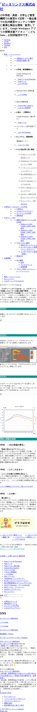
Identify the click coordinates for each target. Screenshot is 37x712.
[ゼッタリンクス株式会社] (18, 9)
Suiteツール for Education (26, 79)
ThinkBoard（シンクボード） (14, 578)
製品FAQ (19, 256)
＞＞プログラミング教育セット (24, 537)
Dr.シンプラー (9, 591)
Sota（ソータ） (9, 576)
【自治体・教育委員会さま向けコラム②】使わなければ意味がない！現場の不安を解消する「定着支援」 (18, 676)
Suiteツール (21, 122)
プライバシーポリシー (12, 701)
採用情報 (24, 267)
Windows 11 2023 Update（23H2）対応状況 (28, 239)
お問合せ (19, 209)
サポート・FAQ (10, 218)
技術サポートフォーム (29, 245)
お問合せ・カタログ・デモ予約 (15, 207)
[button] (2, 51)
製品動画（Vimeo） (7, 634)
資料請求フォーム (10, 604)
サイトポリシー (10, 696)
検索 (1, 595)
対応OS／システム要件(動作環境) (12, 549)
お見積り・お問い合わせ (9, 556)
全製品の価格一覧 (23, 60)
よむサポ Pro (21, 83)
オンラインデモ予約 (23, 213)
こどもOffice (21, 94)
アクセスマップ (26, 265)
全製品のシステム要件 (24, 58)
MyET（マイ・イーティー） (14, 587)
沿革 (22, 262)
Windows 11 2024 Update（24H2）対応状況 (28, 232)
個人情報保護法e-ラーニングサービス (18, 583)
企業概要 (7, 258)
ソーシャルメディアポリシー (14, 699)
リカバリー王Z (22, 145)
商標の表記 (8, 703)
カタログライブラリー (24, 211)
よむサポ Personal (23, 132)
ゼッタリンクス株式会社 (9, 618)
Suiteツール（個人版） (12, 566)
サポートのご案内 (23, 243)
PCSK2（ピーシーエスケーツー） (16, 581)
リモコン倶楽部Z (23, 108)
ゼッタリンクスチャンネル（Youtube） (14, 638)
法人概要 (19, 260)
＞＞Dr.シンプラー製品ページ (11, 535)
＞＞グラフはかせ (18, 539)
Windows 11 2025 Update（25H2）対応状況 (28, 226)
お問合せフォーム (10, 601)
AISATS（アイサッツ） (12, 589)
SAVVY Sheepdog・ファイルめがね (17, 585)
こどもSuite (4, 622)
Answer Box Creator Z (24, 105)
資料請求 (19, 215)
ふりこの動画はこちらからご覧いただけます (16, 486)
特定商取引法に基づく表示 (14, 705)
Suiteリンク (21, 81)
